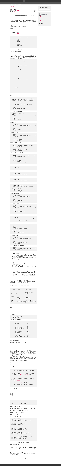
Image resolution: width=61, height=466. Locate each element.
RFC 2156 (26, 374)
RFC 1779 (40, 19)
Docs (12, 4)
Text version (12, 6)
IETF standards (15, 4)
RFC (18, 4)
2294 (18, 10)
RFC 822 (18, 33)
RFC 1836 (40, 16)
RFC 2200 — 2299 (21, 4)
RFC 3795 (40, 24)
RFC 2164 (18, 380)
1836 (14, 11)
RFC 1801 (22, 382)
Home (11, 4)
